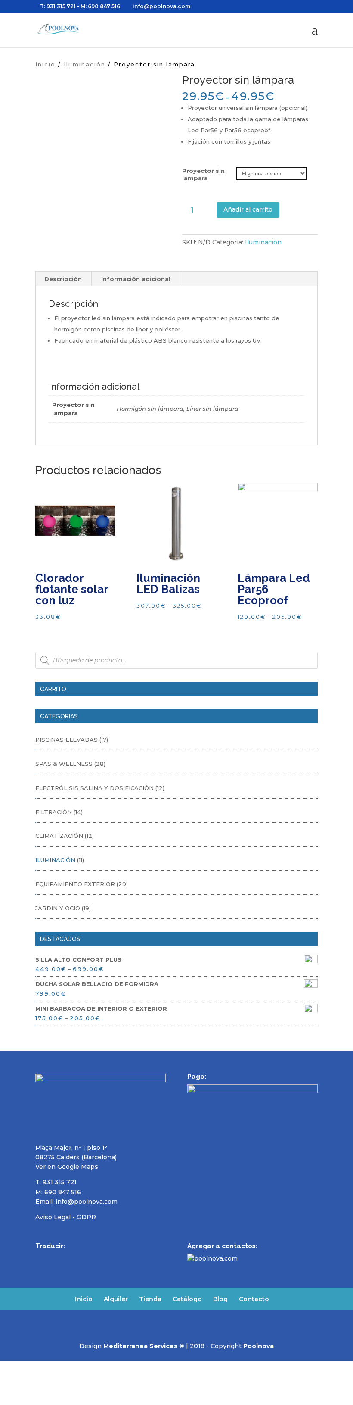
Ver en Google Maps (66, 1167)
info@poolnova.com (87, 1201)
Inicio (45, 64)
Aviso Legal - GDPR (65, 1217)
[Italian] (85, 1258)
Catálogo (187, 1299)
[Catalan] (96, 1258)
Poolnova (258, 1346)
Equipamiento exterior (75, 883)
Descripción (63, 278)
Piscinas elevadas (66, 739)
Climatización (59, 835)
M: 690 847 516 (58, 1192)
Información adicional (135, 278)
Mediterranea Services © (143, 1346)
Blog (220, 1299)
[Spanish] (40, 1258)
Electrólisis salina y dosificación (94, 787)
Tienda (150, 1299)
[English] (51, 1258)
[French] (63, 1258)
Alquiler (116, 1299)
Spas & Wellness (64, 763)
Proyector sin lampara (203, 174)
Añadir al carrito (247, 209)
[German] (74, 1258)
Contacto (254, 1299)
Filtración (53, 812)
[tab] (63, 279)
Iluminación (84, 64)
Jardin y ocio (57, 908)
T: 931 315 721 (58, 6)
